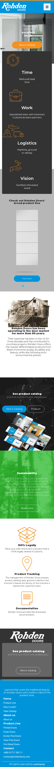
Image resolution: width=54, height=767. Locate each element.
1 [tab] (18, 286)
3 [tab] (27, 286)
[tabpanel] (27, 246)
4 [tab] (31, 286)
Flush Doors (27, 279)
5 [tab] (35, 286)
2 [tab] (22, 286)
